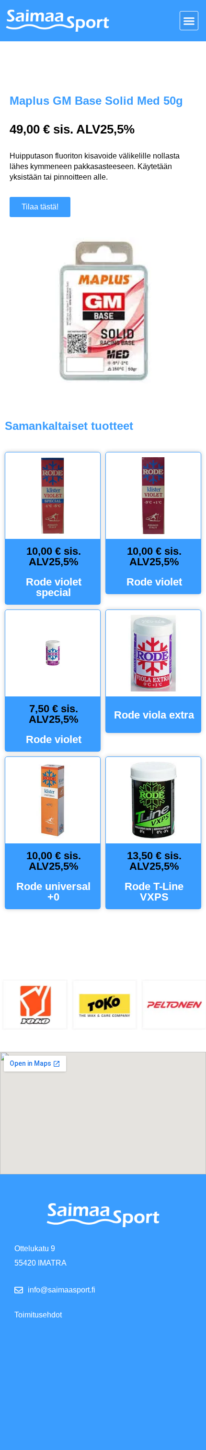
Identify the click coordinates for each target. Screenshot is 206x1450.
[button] (189, 20)
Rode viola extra (154, 715)
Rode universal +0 (53, 891)
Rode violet (154, 582)
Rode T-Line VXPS (154, 891)
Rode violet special (53, 587)
